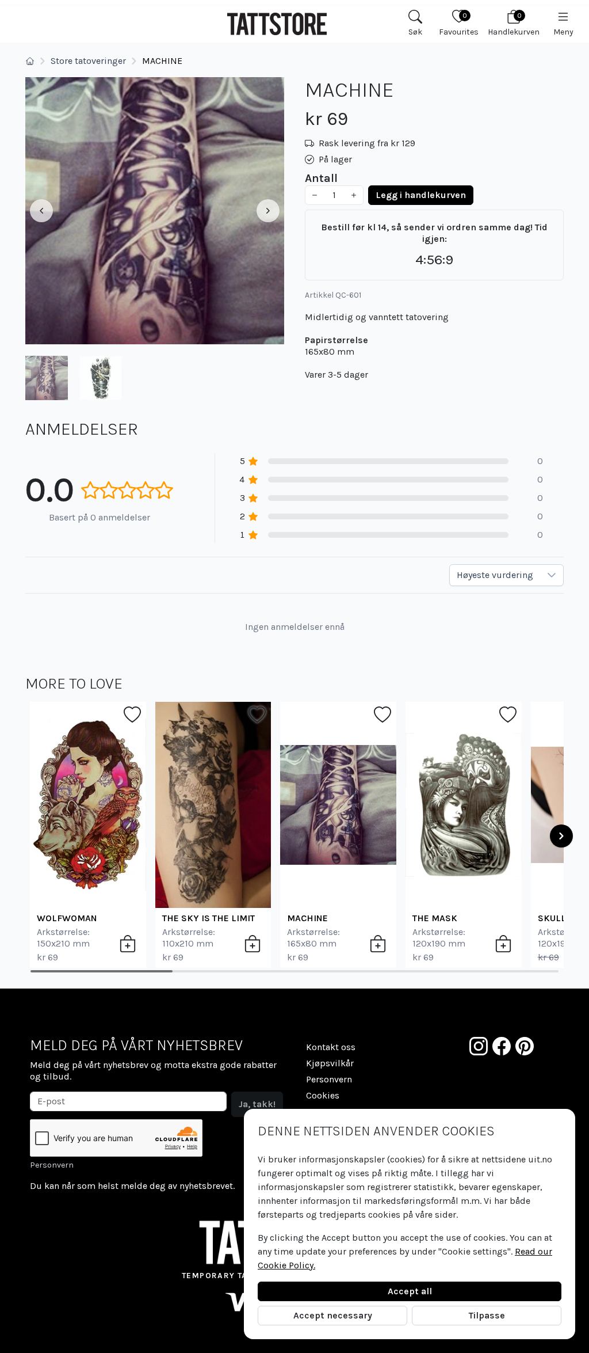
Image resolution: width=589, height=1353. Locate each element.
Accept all (410, 1291)
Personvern (52, 1165)
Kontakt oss (330, 1047)
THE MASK (434, 918)
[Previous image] (41, 210)
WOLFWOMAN (67, 918)
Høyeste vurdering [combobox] (495, 574)
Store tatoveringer (88, 60)
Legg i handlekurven (421, 194)
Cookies (322, 1095)
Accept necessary (332, 1315)
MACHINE (307, 918)
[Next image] (268, 210)
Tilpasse (487, 1315)
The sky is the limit (208, 918)
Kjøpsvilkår (330, 1063)
